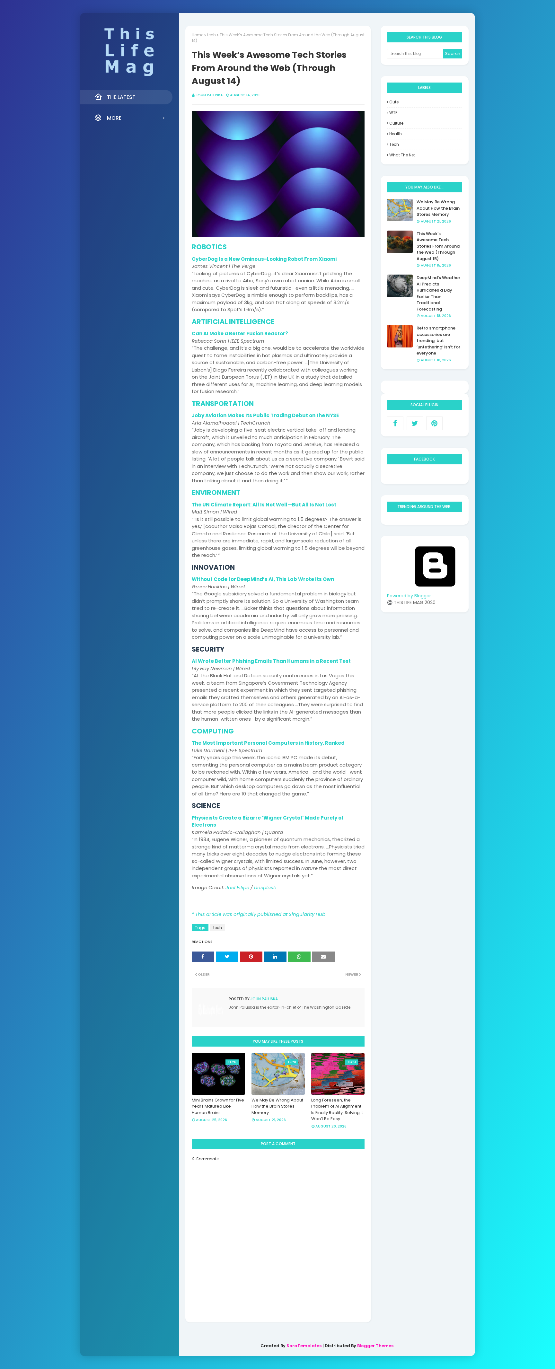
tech (211, 35)
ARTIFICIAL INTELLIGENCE (233, 321)
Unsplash (265, 887)
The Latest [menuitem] (121, 97)
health (395, 133)
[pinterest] (434, 423)
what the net (402, 155)
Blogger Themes (375, 1346)
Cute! (394, 102)
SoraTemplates (304, 1346)
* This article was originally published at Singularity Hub (258, 914)
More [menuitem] (114, 118)
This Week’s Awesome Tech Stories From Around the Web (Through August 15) (438, 246)
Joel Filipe (237, 887)
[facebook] (395, 423)
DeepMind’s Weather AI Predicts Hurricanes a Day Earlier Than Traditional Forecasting (438, 293)
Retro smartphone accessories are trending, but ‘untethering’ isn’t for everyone (438, 340)
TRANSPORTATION (223, 403)
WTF (393, 112)
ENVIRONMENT (216, 492)
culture (396, 123)
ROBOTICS (209, 246)
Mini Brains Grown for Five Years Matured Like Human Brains (218, 1106)
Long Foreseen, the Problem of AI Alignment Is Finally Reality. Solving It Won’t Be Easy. (337, 1109)
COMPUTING (213, 731)
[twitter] (415, 423)
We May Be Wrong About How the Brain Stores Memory (277, 1106)
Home (197, 35)
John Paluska (209, 95)
